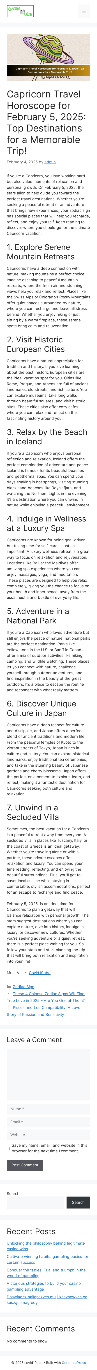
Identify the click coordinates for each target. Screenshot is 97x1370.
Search (13, 1193)
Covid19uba (40, 973)
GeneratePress (74, 1363)
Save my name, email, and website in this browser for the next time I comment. (49, 1148)
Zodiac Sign (23, 987)
